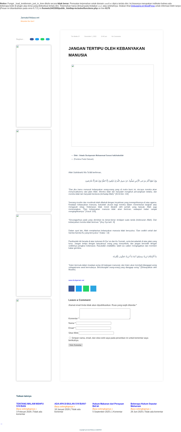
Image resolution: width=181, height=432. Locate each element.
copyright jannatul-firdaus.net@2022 (90, 430)
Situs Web (73, 333)
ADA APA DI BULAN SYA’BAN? (70, 404)
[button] (32, 39)
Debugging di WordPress (143, 6)
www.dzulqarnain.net (76, 280)
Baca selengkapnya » (26, 409)
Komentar (74, 318)
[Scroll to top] (1, 423)
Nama (72, 323)
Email (72, 328)
